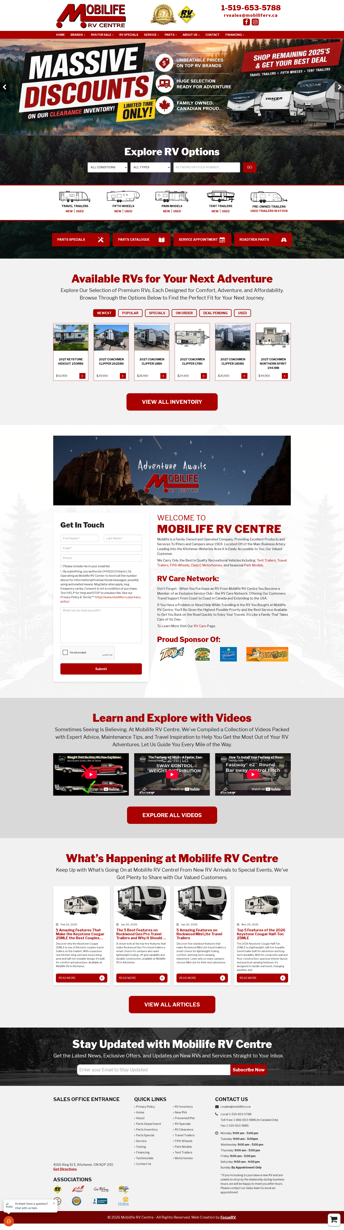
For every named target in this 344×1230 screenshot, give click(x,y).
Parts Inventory (147, 1129)
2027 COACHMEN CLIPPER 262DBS (111, 352)
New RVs (181, 1112)
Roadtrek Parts (254, 239)
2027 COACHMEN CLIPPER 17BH (192, 352)
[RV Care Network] (186, 14)
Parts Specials (71, 239)
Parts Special (145, 1135)
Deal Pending (215, 313)
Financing (233, 34)
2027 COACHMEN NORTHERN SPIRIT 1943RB (273, 352)
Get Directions (65, 1169)
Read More (67, 978)
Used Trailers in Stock (269, 211)
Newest (104, 313)
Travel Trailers (185, 1135)
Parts (170, 34)
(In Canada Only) (255, 1120)
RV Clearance (184, 1129)
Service (150, 34)
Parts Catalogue (134, 239)
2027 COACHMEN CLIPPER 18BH (151, 352)
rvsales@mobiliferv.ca (251, 15)
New (69, 211)
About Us (190, 34)
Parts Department (148, 1124)
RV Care (200, 626)
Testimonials (144, 1158)
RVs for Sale (101, 34)
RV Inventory (184, 1106)
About (140, 1118)
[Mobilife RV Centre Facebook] (246, 22)
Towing (141, 1146)
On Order (184, 313)
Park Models (253, 565)
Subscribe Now (249, 1069)
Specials (157, 313)
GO (249, 167)
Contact (213, 34)
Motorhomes (184, 1158)
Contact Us (143, 1164)
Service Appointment (198, 239)
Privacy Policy (145, 1106)
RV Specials (128, 34)
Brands (77, 34)
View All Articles (172, 1004)
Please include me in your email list (86, 566)
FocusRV (228, 1217)
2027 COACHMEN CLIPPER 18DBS (232, 352)
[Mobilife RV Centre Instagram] (255, 22)
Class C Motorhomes (206, 565)
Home (60, 34)
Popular (130, 313)
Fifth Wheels (179, 565)
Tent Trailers (266, 560)
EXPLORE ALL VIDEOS (172, 815)
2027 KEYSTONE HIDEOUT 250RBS (70, 352)
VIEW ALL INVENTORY (172, 402)
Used (80, 211)
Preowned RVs (185, 1118)
